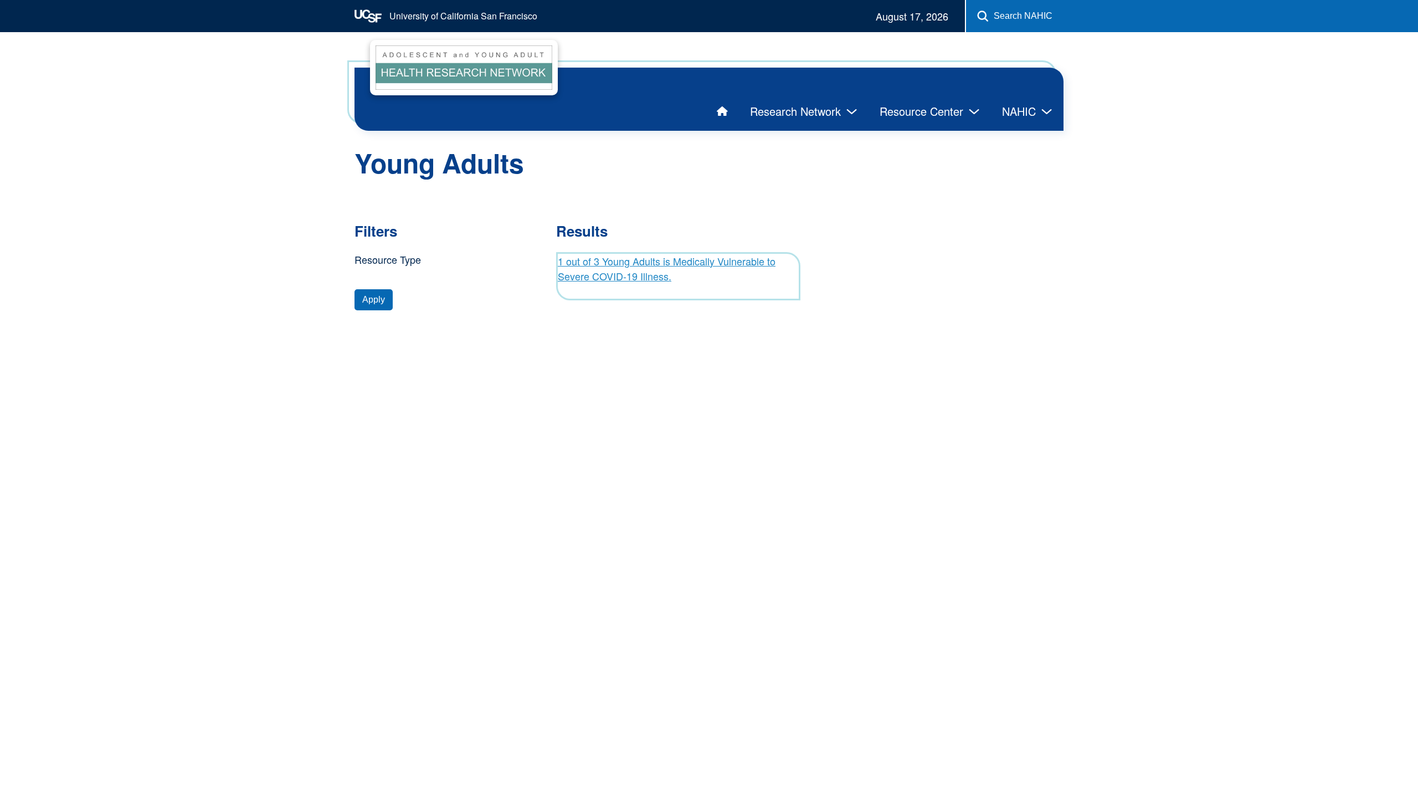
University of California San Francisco (462, 15)
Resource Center (921, 111)
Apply (373, 299)
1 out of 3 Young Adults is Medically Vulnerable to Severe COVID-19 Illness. (666, 268)
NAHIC (1019, 111)
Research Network (795, 111)
